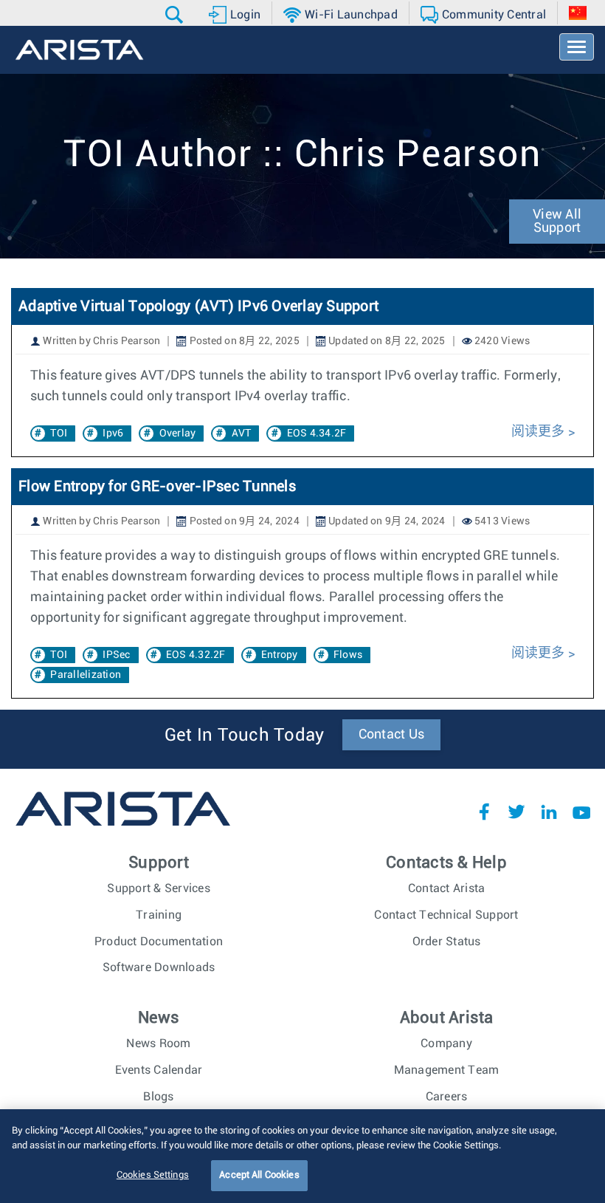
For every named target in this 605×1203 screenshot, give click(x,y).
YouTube (581, 811)
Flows (347, 655)
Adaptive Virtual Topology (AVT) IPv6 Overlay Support (198, 306)
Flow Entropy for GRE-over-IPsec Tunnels (157, 486)
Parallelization (85, 675)
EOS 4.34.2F (317, 433)
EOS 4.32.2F (196, 655)
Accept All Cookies (259, 1175)
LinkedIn (549, 811)
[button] (176, 15)
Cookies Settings (153, 1175)
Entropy (279, 655)
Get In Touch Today (245, 735)
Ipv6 (113, 433)
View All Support (557, 221)
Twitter (516, 811)
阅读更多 (538, 432)
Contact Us (392, 734)
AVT (242, 433)
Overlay (177, 433)
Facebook (484, 811)
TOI (58, 433)
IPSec (116, 655)
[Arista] (79, 50)
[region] (302, 1156)
